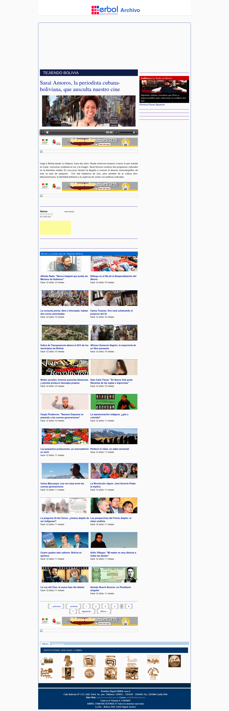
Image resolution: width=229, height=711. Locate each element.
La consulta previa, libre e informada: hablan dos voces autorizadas (64, 312)
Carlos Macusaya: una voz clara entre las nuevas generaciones (62, 485)
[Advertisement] (114, 46)
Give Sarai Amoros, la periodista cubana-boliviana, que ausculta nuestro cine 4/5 (49, 214)
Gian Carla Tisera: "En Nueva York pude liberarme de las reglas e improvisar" (111, 381)
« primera (56, 606)
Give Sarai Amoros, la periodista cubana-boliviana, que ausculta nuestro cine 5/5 (51, 214)
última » (104, 611)
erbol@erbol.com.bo (136, 697)
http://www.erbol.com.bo (108, 697)
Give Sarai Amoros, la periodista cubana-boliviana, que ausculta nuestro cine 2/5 (44, 214)
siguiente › (87, 611)
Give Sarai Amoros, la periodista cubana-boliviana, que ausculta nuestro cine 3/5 (46, 214)
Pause (152, 104)
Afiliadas (46, 644)
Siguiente (160, 104)
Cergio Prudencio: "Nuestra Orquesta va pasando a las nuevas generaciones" (62, 416)
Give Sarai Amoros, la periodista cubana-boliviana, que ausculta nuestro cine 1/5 (41, 214)
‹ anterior (73, 606)
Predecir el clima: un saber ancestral (109, 448)
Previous (143, 104)
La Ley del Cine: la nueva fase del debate (62, 587)
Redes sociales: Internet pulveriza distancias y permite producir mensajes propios (64, 381)
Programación (58, 644)
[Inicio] (105, 9)
